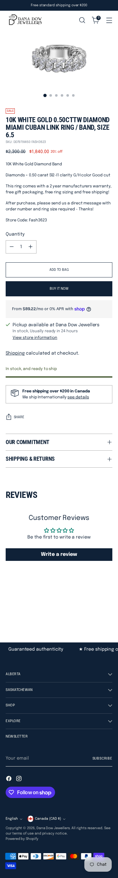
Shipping (15, 353)
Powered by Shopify (22, 839)
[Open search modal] (82, 20)
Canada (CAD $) (48, 819)
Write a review (59, 554)
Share (19, 417)
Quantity (15, 234)
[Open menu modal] (109, 20)
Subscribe (102, 759)
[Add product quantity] (30, 247)
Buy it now (59, 289)
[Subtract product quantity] (11, 247)
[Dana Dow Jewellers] (24, 20)
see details (78, 397)
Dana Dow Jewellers (53, 828)
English (12, 819)
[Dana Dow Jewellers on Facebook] (9, 779)
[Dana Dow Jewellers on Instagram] (19, 779)
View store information (35, 338)
